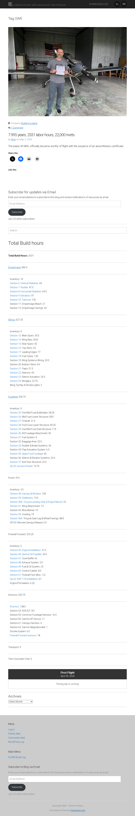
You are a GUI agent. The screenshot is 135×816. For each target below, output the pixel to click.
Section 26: (15, 416)
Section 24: (15, 381)
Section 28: (15, 425)
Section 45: (15, 514)
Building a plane (29, 123)
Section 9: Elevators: (20, 295)
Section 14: (15, 339)
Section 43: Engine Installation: (25, 550)
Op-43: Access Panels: (21, 466)
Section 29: (15, 429)
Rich (13, 139)
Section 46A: (16, 518)
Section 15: (15, 343)
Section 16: (15, 348)
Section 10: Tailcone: (20, 299)
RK (10, 4)
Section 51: (15, 575)
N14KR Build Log (98, 4)
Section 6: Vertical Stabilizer (24, 283)
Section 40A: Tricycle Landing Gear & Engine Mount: (36, 502)
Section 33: (16, 445)
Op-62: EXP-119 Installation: (24, 579)
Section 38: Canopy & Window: (25, 493)
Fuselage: (13, 396)
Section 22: (15, 372)
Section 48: (15, 562)
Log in (11, 729)
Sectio (13, 433)
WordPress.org (16, 742)
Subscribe (17, 212)
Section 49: (15, 566)
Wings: (11, 319)
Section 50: (15, 570)
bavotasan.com (78, 810)
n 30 (18, 433)
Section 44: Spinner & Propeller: (26, 554)
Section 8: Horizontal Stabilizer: (26, 291)
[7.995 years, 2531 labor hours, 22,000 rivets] (67, 73)
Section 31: (15, 437)
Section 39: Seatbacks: (21, 497)
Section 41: (15, 506)
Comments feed (16, 737)
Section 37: (15, 462)
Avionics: (15, 606)
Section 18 (15, 356)
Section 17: (15, 352)
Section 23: (15, 376)
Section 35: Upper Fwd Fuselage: (26, 453)
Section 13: (15, 335)
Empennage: (14, 267)
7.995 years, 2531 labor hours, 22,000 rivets (41, 135)
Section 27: (15, 421)
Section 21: (15, 368)
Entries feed (14, 733)
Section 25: (15, 412)
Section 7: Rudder (19, 287)
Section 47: (15, 558)
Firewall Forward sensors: (23, 635)
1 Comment (17, 127)
